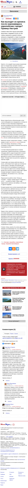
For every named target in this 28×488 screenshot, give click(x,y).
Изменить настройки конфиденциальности (10, 468)
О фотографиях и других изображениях (9, 453)
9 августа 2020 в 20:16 (6, 349)
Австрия (6, 242)
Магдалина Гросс (9, 404)
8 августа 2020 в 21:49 (6, 406)
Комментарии (4, 480)
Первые (12, 333)
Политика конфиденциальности (8, 450)
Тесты (2, 478)
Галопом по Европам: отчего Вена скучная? (18, 315)
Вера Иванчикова (11, 383)
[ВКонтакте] (14, 18)
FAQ (10, 474)
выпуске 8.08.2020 (16, 282)
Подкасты (3, 482)
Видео (2, 484)
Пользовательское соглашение (7, 451)
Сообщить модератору (16, 349)
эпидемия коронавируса (12, 243)
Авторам (11, 476)
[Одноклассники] (16, 18)
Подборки (3, 474)
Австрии (4, 79)
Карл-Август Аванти (10, 347)
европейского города (14, 142)
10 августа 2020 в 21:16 (9, 385)
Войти (20, 2)
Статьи (2, 476)
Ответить (8, 380)
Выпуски (2, 472)
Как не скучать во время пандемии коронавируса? (17, 308)
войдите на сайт (18, 338)
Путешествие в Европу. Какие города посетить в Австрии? (18, 293)
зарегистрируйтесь (7, 338)
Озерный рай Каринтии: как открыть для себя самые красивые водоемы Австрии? (18, 300)
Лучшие (16, 333)
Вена (2, 137)
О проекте (11, 472)
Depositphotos (15, 61)
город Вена (12, 242)
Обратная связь (21, 475)
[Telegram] (18, 18)
